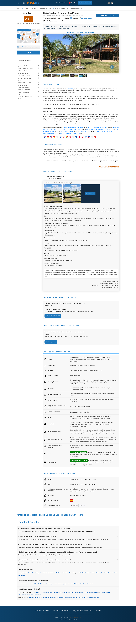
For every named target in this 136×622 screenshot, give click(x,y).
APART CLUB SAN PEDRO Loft (97, 127)
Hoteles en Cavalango (45, 584)
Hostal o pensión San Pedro (24, 93)
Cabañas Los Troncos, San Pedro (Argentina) (68, 8)
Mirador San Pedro (83, 573)
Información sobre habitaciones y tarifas (72, 26)
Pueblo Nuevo (105, 592)
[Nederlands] (60, 137)
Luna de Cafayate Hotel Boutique (72, 592)
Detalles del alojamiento (94, 26)
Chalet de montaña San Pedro (25, 97)
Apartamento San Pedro (25, 66)
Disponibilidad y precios (51, 26)
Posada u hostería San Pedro (24, 79)
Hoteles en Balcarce (86, 584)
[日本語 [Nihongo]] (91, 137)
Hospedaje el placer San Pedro (28, 573)
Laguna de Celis (85, 131)
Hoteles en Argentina (30, 8)
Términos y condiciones (61, 610)
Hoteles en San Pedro (46, 8)
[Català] (53, 137)
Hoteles (19, 8)
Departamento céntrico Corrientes (30, 595)
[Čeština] (82, 137)
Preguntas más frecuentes (82, 610)
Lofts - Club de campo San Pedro (73, 127)
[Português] (66, 137)
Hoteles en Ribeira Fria (48, 597)
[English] (44, 137)
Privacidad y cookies (42, 610)
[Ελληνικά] (85, 137)
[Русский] (88, 137)
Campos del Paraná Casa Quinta (70, 133)
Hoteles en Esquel (60, 584)
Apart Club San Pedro (67, 131)
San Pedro (70, 89)
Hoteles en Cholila (73, 584)
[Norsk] (69, 137)
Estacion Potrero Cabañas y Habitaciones (47, 592)
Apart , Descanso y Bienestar (72, 129)
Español (73, 3)
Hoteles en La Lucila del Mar (28, 584)
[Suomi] (72, 137)
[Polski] (63, 137)
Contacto (98, 610)
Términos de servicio (62, 28)
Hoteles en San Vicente (64, 597)
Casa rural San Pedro (24, 76)
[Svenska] (75, 137)
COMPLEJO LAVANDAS (91, 592)
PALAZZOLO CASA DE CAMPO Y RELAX (98, 129)
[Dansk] (79, 137)
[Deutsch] (47, 137)
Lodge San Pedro (23, 73)
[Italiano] (57, 137)
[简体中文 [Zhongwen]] (94, 137)
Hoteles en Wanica (93, 597)
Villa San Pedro (22, 85)
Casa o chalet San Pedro (25, 68)
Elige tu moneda (61, 3)
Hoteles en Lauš (34, 597)
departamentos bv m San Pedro (50, 573)
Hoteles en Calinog (79, 597)
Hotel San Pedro (22, 71)
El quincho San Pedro (68, 573)
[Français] (50, 137)
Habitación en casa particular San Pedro (24, 88)
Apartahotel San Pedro (24, 82)
